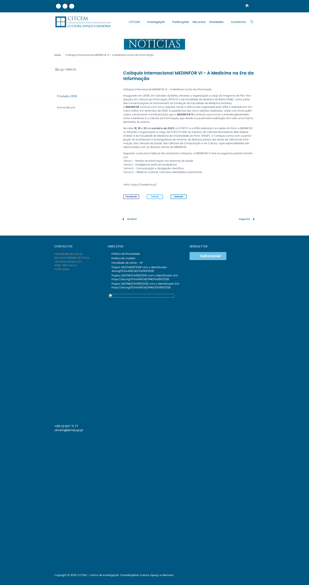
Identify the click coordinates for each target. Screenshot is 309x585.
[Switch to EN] (248, 6)
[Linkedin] (65, 6)
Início (57, 55)
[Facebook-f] (230, 428)
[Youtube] (71, 6)
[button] (131, 197)
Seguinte (244, 219)
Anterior (132, 219)
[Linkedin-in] (237, 428)
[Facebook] (58, 6)
